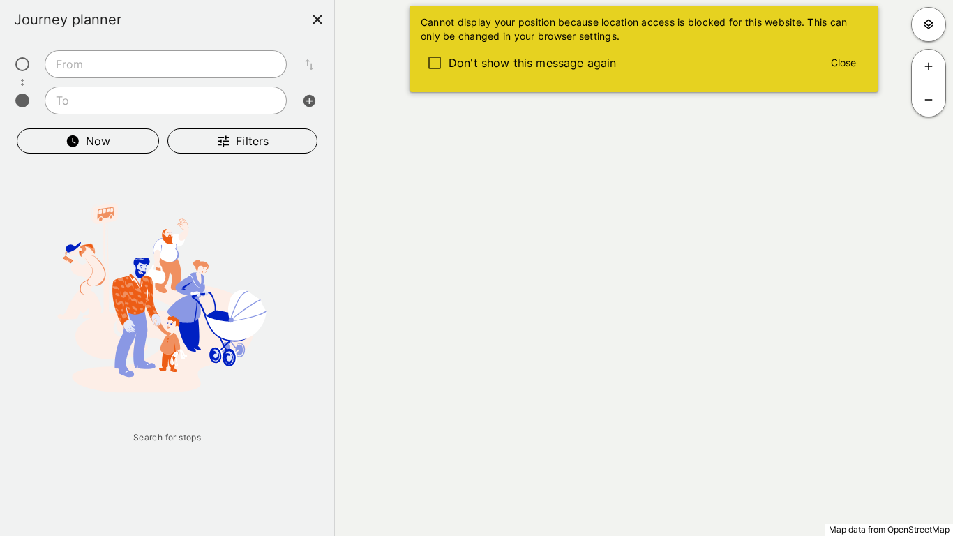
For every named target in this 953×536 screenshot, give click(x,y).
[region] (476, 268)
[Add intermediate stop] (309, 100)
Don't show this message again (532, 63)
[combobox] (166, 64)
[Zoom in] (928, 66)
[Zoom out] (928, 100)
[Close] (317, 19)
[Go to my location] (928, 24)
